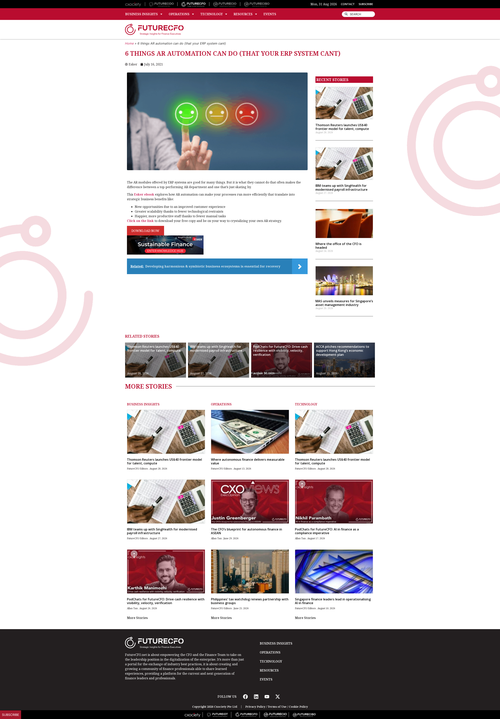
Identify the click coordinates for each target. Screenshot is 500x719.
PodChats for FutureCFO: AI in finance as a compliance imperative (327, 531)
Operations (179, 14)
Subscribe (10, 715)
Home (129, 43)
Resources (243, 14)
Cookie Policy (298, 706)
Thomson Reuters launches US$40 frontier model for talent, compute (342, 127)
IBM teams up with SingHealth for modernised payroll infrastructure (341, 187)
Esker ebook (144, 194)
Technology (211, 14)
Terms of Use (277, 706)
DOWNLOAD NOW (145, 231)
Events (269, 14)
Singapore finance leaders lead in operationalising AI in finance (333, 601)
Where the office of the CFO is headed (338, 246)
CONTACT (348, 4)
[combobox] (358, 14)
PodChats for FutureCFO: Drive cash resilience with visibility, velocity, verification (280, 350)
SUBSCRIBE (366, 4)
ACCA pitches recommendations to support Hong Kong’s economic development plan (342, 350)
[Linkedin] (256, 696)
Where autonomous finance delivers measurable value (248, 461)
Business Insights (141, 14)
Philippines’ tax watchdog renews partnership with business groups (249, 601)
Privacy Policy (255, 706)
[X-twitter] (277, 696)
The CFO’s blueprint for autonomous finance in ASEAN (246, 531)
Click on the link (140, 221)
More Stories (137, 618)
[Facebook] (245, 696)
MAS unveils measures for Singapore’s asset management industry (344, 303)
